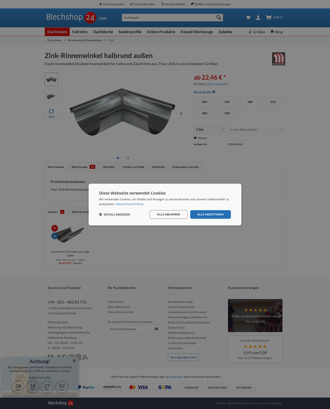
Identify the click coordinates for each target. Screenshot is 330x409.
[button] (114, 214)
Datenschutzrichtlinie (129, 204)
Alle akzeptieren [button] (210, 214)
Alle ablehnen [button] (168, 214)
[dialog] (165, 205)
